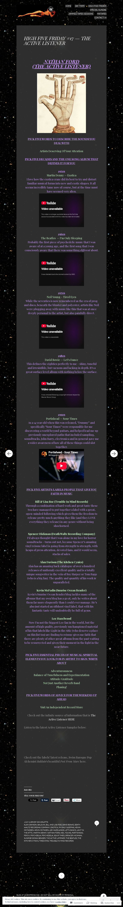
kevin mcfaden (41, 830)
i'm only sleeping (66, 827)
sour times (59, 835)
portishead (77, 833)
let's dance (70, 830)
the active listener (55, 838)
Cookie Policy (60, 902)
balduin (41, 825)
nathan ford (53, 833)
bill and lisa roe (54, 825)
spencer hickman (73, 835)
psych (27, 835)
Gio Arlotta (42, 822)
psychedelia (47, 835)
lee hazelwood (57, 830)
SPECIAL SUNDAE (98, 10)
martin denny (40, 833)
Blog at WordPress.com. (28, 895)
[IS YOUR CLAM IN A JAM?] (37, 10)
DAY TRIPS (80, 6)
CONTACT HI (100, 17)
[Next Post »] (114, 453)
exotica (54, 827)
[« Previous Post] (9, 453)
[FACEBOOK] (103, 895)
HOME (68, 6)
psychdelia (35, 835)
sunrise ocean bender (35, 838)
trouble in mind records (62, 841)
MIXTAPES (101, 13)
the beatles (71, 838)
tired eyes (44, 841)
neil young (66, 833)
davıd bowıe (68, 825)
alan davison (30, 825)
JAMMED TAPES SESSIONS (80, 13)
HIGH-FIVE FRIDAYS (97, 6)
